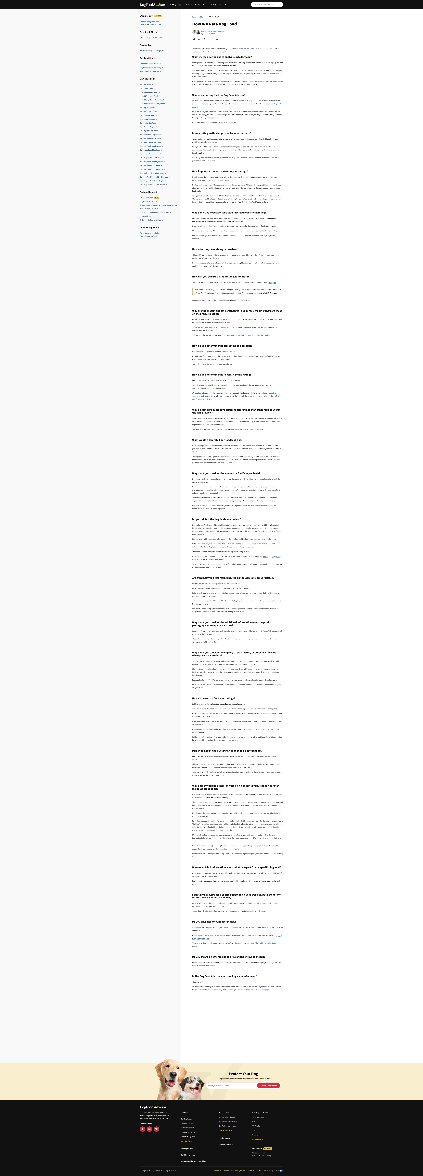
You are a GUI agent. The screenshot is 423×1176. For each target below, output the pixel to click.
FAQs (201, 17)
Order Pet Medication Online (150, 220)
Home (194, 17)
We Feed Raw (256, 1126)
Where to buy (261, 1148)
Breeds (205, 5)
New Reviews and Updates (150, 71)
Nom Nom (255, 1135)
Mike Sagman (207, 32)
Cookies (259, 1171)
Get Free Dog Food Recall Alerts (151, 38)
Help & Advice (216, 5)
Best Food (150, 96)
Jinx (253, 1130)
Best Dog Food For (150, 165)
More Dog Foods (186, 1141)
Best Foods (146, 84)
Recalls (197, 5)
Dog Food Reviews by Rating (150, 67)
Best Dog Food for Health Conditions (193, 1161)
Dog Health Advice (147, 216)
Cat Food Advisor (149, 198)
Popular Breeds (224, 1138)
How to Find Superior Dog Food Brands (154, 212)
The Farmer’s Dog (258, 1117)
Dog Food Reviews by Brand (150, 64)
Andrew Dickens (219, 32)
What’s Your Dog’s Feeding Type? (152, 51)
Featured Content (225, 1144)
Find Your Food (186, 1113)
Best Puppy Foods (187, 1149)
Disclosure (217, 1171)
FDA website (271, 282)
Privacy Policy (240, 1171)
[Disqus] (237, 1026)
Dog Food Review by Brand (227, 1117)
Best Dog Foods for (150, 146)
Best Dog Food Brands (260, 1113)
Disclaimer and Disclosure (255, 990)
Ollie (253, 1121)
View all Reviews (224, 1130)
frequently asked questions (253, 49)
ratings (211, 802)
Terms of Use (227, 1171)
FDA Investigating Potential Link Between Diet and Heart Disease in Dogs (158, 207)
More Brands (256, 1139)
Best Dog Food (147, 107)
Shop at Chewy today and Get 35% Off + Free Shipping (261, 1154)
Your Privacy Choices (271, 1171)
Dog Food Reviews (225, 1113)
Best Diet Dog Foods (188, 1155)
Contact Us (250, 1171)
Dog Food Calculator (147, 201)
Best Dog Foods (175, 5)
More (226, 5)
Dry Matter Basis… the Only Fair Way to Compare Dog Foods (246, 335)
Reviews (189, 5)
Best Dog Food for (151, 158)
